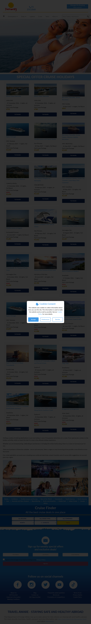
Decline (57, 319)
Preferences (45, 319)
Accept (33, 319)
